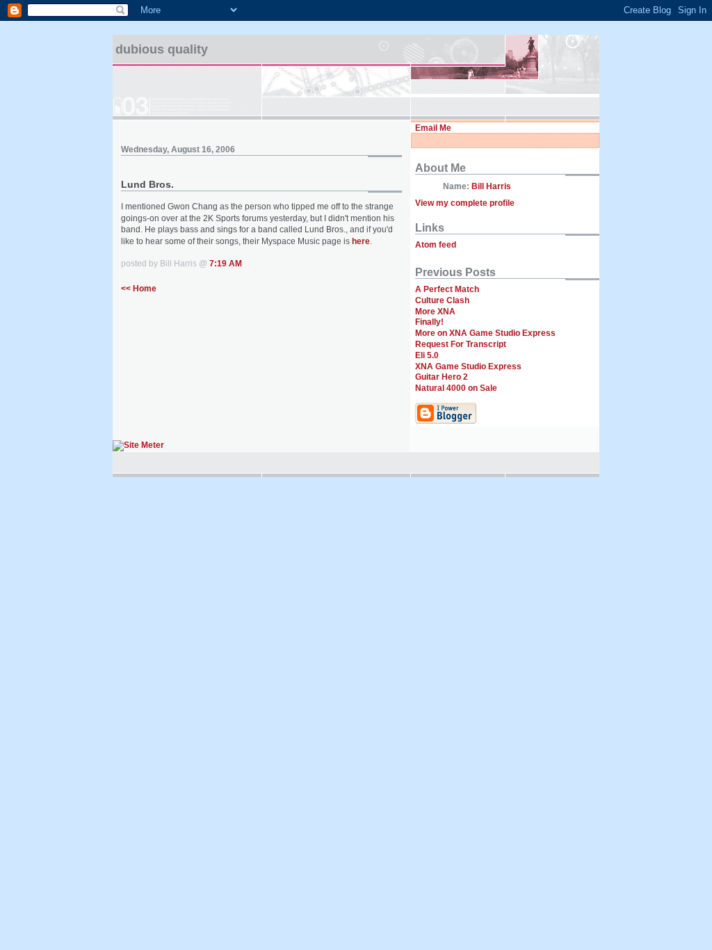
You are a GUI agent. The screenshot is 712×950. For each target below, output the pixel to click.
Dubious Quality (161, 49)
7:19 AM (225, 263)
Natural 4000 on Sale (456, 388)
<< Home (138, 288)
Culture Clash (442, 300)
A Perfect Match (447, 289)
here (361, 241)
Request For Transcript (460, 344)
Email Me (433, 128)
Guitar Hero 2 (441, 377)
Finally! (429, 322)
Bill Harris (491, 186)
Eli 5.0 (427, 355)
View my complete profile (465, 203)
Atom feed (435, 245)
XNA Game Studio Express (468, 366)
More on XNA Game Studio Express (485, 333)
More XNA (435, 311)
